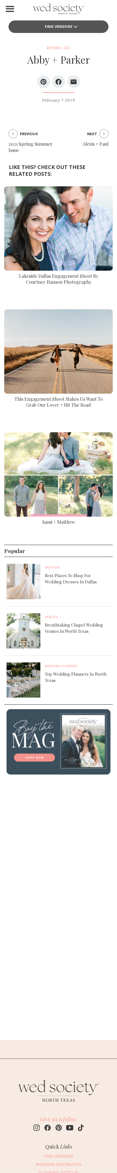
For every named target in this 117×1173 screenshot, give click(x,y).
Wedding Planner (61, 666)
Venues (51, 617)
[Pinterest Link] (58, 1128)
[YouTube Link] (69, 1128)
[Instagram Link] (36, 1128)
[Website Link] (58, 1104)
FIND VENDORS (58, 26)
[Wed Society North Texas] (58, 10)
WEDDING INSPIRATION (59, 1164)
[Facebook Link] (47, 1128)
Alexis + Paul (95, 144)
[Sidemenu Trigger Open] (10, 8)
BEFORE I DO (58, 47)
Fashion (52, 567)
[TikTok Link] (80, 1128)
